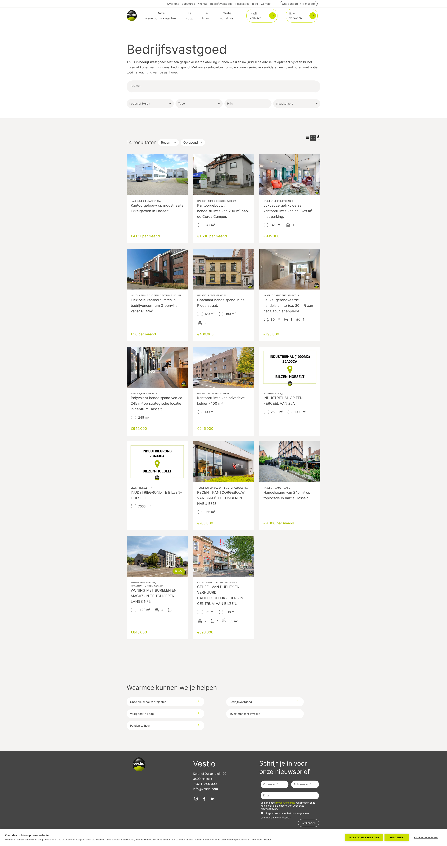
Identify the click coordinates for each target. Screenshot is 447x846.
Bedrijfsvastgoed (221, 3)
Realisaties (242, 3)
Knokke (202, 3)
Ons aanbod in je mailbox (299, 3)
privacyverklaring (285, 802)
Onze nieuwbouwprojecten (160, 15)
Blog (255, 3)
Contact (266, 3)
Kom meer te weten (261, 839)
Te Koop (189, 15)
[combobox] (154, 86)
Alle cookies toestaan (364, 837)
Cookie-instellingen (426, 837)
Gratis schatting (227, 15)
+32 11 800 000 (205, 784)
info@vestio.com (205, 789)
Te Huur (205, 15)
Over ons (173, 3)
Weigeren (397, 837)
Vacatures (188, 3)
